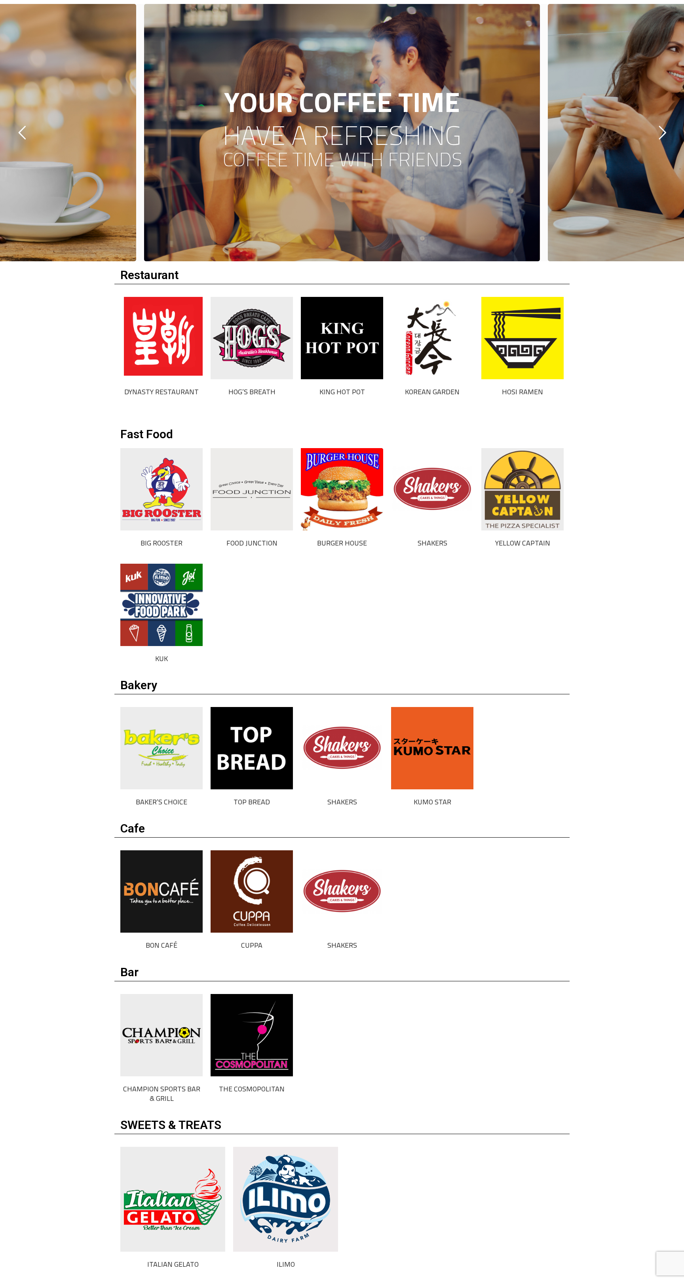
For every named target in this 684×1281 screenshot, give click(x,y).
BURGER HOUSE (342, 543)
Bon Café (161, 945)
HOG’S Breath (252, 391)
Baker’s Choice (161, 801)
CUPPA (251, 945)
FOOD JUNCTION (251, 543)
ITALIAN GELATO (173, 1264)
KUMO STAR (432, 801)
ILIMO (286, 1264)
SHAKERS (432, 543)
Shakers (342, 801)
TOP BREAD (252, 801)
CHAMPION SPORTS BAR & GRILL (161, 1093)
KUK (161, 658)
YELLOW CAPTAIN (522, 543)
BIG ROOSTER (161, 543)
